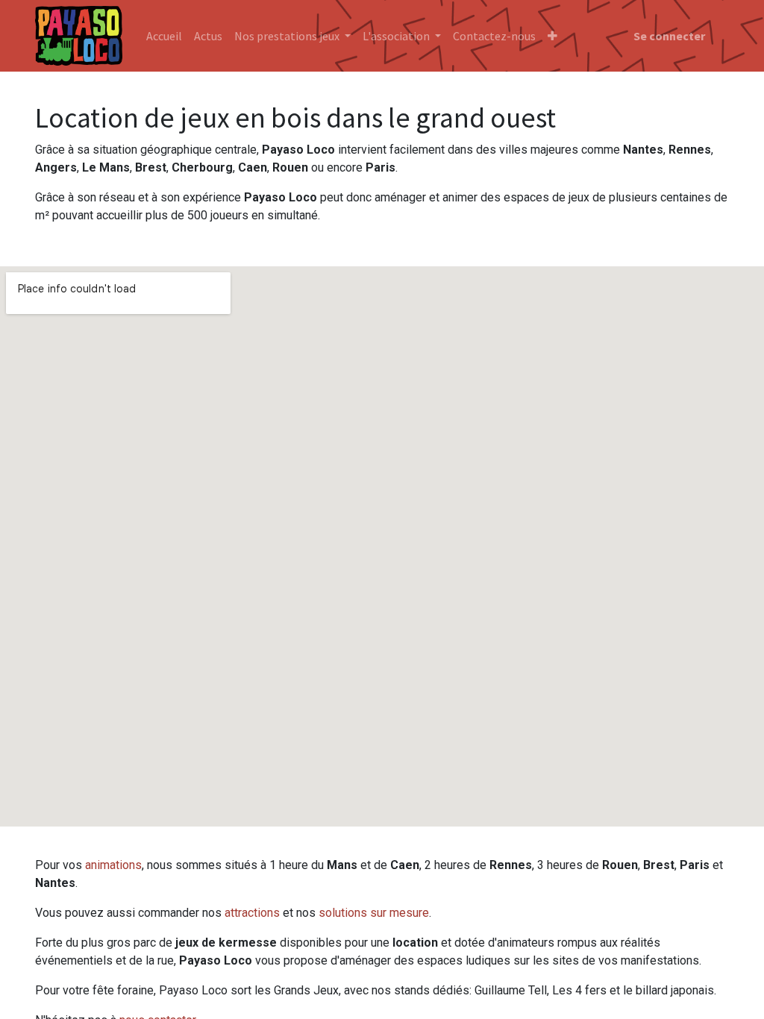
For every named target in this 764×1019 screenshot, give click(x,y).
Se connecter (669, 35)
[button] (552, 36)
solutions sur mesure (374, 913)
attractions (252, 913)
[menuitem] (164, 36)
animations (113, 865)
